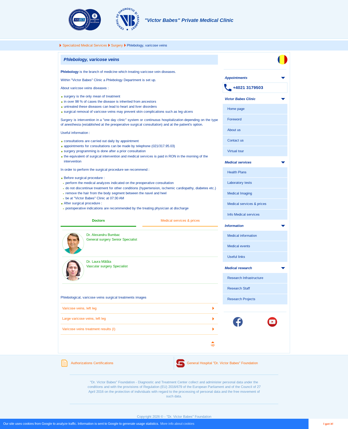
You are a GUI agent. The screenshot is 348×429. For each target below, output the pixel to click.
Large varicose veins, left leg (84, 318)
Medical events (238, 246)
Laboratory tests (239, 183)
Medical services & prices (246, 204)
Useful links (236, 257)
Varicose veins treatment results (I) (88, 329)
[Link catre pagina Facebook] (238, 322)
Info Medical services (243, 214)
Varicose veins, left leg (79, 308)
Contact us (235, 140)
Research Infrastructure (245, 278)
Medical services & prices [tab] (180, 220)
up (212, 345)
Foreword (234, 119)
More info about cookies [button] (177, 423)
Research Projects (241, 299)
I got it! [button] (328, 423)
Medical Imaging (239, 193)
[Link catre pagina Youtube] (272, 322)
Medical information (242, 236)
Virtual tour (235, 151)
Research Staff (238, 288)
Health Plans (236, 172)
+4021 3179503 (248, 87)
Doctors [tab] (98, 220)
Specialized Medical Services (85, 45)
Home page (235, 109)
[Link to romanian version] (282, 59)
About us (234, 130)
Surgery (117, 45)
